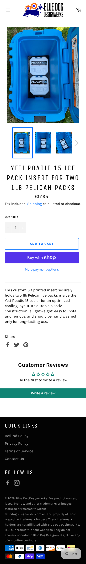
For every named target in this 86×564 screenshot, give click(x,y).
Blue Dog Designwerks (31, 498)
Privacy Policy (16, 443)
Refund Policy (16, 435)
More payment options (42, 269)
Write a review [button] (43, 393)
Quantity (11, 217)
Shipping (34, 204)
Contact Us (14, 458)
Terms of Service (19, 451)
